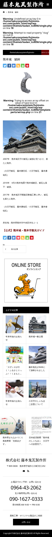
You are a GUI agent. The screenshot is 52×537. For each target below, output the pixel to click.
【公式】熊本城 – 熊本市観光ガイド (24, 230)
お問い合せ (26, 522)
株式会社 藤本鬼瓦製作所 (26, 460)
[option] (15, 435)
